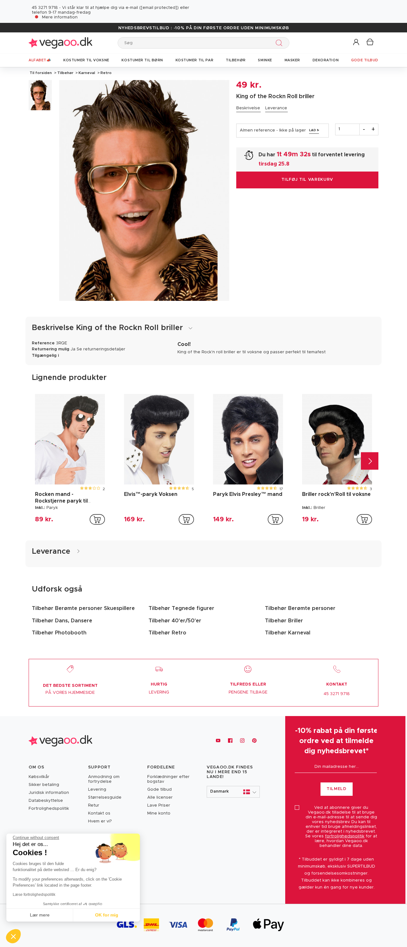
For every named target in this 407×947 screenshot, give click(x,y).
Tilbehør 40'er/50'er (174, 620)
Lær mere (40, 914)
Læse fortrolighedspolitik (34, 894)
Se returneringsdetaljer (101, 349)
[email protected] (159, 8)
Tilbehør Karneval (287, 632)
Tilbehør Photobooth (59, 632)
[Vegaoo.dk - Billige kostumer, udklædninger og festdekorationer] (60, 42)
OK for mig (106, 914)
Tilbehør (65, 73)
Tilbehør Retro (167, 632)
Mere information (60, 17)
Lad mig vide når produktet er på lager (314, 130)
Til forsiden (41, 73)
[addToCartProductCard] (97, 519)
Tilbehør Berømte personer (300, 608)
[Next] (369, 461)
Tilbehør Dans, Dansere (62, 620)
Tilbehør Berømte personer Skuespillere (83, 608)
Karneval (87, 73)
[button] (356, 42)
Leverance (276, 108)
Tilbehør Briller (284, 620)
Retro (106, 73)
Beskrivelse (248, 108)
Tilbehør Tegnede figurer (181, 608)
